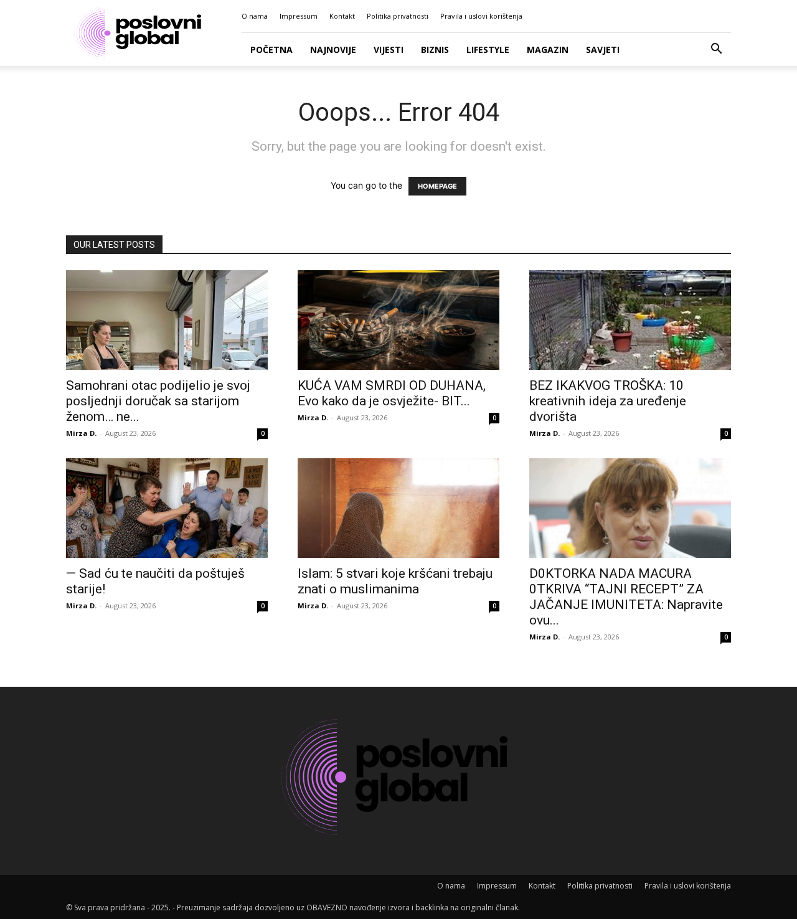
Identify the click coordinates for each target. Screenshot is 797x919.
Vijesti (388, 49)
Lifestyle (487, 49)
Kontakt (342, 16)
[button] (716, 50)
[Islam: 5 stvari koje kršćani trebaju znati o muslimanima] (398, 508)
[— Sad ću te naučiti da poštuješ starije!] (167, 508)
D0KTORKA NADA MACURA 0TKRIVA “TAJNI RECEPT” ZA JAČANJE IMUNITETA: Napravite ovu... (626, 597)
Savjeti (603, 49)
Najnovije (333, 49)
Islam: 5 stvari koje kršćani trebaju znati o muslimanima (395, 581)
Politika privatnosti (397, 16)
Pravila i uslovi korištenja (481, 16)
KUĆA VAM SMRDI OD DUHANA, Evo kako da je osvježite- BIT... (392, 393)
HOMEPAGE (437, 186)
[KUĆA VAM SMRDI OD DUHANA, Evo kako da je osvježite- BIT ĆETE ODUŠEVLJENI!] (398, 320)
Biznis (435, 49)
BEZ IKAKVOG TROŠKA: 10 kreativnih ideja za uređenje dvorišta (607, 401)
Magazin (547, 49)
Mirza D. (81, 433)
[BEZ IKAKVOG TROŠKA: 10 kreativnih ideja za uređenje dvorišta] (630, 320)
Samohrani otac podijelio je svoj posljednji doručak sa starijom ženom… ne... (158, 401)
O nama (255, 16)
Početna (271, 49)
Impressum (299, 16)
